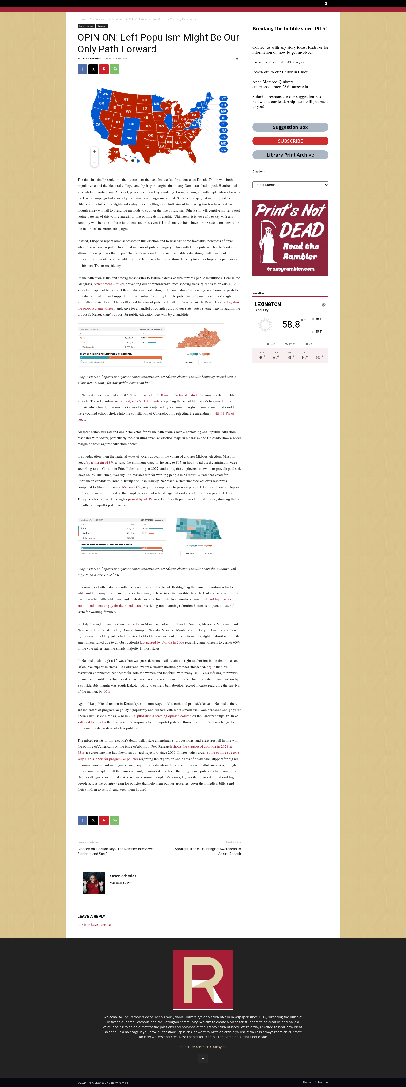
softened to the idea (92, 721)
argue (211, 666)
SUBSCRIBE (290, 141)
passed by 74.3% (140, 499)
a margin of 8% (102, 462)
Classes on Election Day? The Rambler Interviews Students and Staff (116, 851)
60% (107, 691)
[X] (93, 69)
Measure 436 (131, 486)
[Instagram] (325, 3)
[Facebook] (82, 69)
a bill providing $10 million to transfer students (168, 394)
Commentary (98, 19)
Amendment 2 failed (109, 283)
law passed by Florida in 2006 (162, 642)
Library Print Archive (290, 155)
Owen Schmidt (91, 58)
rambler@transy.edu (290, 62)
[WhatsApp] (114, 69)
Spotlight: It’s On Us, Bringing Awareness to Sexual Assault (208, 851)
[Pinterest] (104, 69)
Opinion (117, 19)
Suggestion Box (290, 127)
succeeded (132, 623)
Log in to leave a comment (95, 924)
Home (82, 19)
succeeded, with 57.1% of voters (138, 401)
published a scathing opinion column (164, 715)
